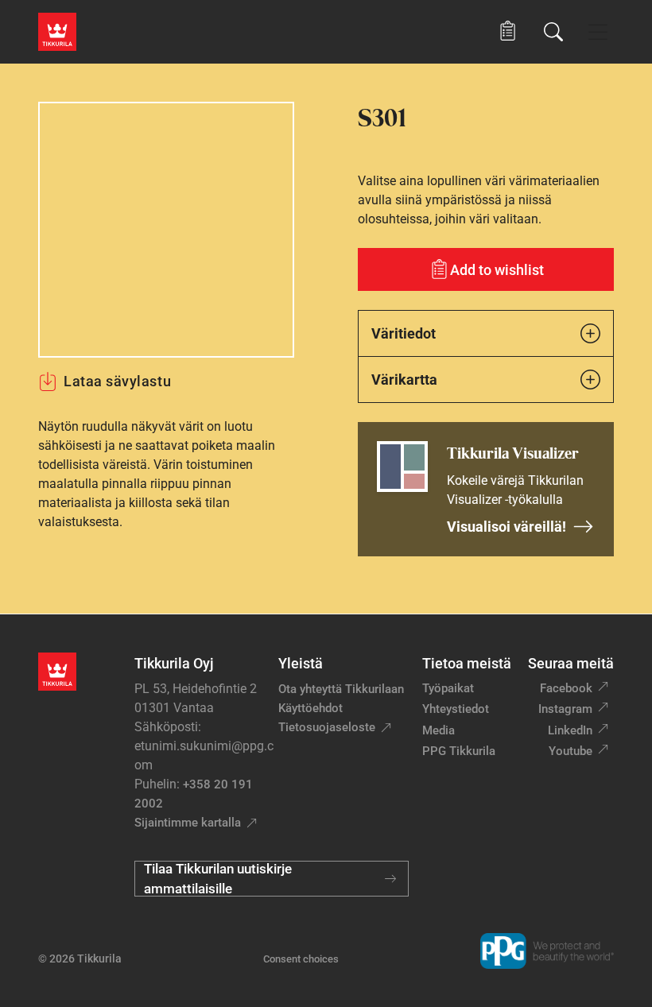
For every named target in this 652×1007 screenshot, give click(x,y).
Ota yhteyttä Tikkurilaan (341, 689)
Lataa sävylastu (117, 381)
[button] (507, 31)
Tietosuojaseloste (326, 727)
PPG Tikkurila (458, 751)
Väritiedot (403, 333)
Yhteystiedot (455, 709)
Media (438, 730)
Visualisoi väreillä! (506, 526)
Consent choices (301, 959)
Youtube (570, 751)
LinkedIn (570, 730)
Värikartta (404, 379)
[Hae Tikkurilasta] (553, 31)
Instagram (565, 709)
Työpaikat (448, 688)
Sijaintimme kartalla (187, 822)
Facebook (566, 688)
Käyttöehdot (310, 708)
